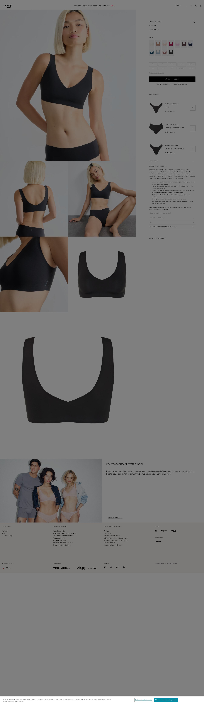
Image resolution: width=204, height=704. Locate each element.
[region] (102, 700)
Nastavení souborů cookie (143, 700)
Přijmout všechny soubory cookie (166, 700)
